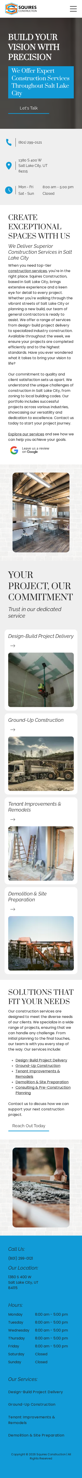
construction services (27, 270)
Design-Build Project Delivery (41, 1060)
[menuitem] (41, 1392)
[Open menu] (73, 8)
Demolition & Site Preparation (42, 1082)
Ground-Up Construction (37, 1065)
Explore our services (26, 434)
